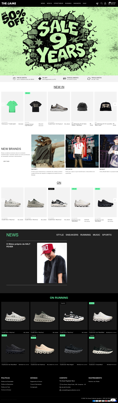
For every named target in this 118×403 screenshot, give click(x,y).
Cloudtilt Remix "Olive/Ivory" (31, 219)
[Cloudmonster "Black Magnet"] (73, 348)
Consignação (33, 387)
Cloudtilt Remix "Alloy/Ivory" (8, 219)
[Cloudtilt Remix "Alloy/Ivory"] (12, 202)
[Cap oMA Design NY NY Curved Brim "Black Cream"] (105, 106)
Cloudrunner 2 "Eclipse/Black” (96, 364)
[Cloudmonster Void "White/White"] (82, 202)
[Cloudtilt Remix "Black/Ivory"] (59, 202)
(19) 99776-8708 (65, 387)
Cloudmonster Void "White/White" (76, 220)
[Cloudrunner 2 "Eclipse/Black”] (103, 348)
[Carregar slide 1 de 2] (55, 73)
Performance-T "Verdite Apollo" (9, 124)
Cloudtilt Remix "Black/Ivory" (55, 219)
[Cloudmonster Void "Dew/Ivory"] (44, 348)
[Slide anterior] (50, 73)
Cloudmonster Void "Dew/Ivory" (38, 364)
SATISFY (34, 169)
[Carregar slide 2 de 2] (58, 73)
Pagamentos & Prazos (36, 381)
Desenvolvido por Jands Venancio (9, 399)
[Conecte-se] (105, 3)
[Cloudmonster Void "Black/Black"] (105, 202)
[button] (43, 3)
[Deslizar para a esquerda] (3, 104)
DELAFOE (69, 169)
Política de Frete (5, 387)
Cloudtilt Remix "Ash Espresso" (55, 124)
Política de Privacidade (7, 381)
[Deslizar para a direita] (115, 104)
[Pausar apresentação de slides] (68, 73)
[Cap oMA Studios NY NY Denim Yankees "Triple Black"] (82, 106)
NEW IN (59, 87)
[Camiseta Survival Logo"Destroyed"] (35, 106)
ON (59, 182)
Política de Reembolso (7, 384)
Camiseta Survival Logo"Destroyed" (29, 125)
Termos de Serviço (6, 390)
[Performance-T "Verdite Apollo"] (12, 106)
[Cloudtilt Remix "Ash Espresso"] (59, 106)
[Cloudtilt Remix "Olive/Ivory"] (35, 202)
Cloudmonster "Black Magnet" (67, 364)
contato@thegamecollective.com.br (70, 390)
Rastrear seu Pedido (94, 381)
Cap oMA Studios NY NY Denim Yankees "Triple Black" (79, 124)
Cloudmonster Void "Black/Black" (99, 220)
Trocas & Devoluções (36, 384)
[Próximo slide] (63, 73)
